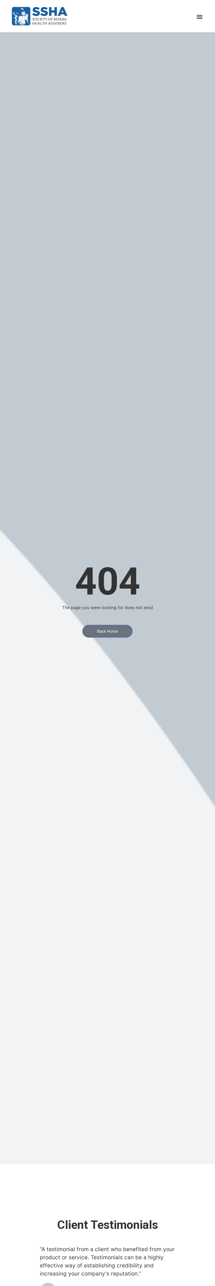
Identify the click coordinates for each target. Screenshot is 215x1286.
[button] (199, 16)
